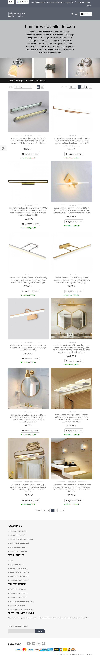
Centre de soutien (83, 2)
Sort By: (10, 87)
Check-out (25, 543)
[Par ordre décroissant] (34, 87)
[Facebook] (29, 643)
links (88, 5)
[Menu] (76, 14)
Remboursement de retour (20, 576)
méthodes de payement (19, 568)
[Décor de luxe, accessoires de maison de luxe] (16, 14)
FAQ (11, 560)
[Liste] (42, 87)
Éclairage (19, 80)
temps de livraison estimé (19, 572)
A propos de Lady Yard (18, 531)
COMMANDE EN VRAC (18, 605)
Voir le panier (15, 543)
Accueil (10, 80)
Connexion (29, 539)
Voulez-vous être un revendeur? (22, 601)
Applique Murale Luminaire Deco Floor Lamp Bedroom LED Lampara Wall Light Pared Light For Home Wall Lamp (28, 347)
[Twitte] (33, 643)
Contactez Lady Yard (17, 535)
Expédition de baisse (18, 589)
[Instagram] (38, 643)
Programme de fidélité (18, 597)
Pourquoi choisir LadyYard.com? (22, 609)
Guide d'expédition (17, 564)
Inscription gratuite (17, 539)
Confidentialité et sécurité (19, 580)
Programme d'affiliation (19, 593)
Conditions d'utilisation (18, 551)
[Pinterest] (43, 643)
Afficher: (64, 87)
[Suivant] (90, 87)
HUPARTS (88, 654)
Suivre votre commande (19, 547)
